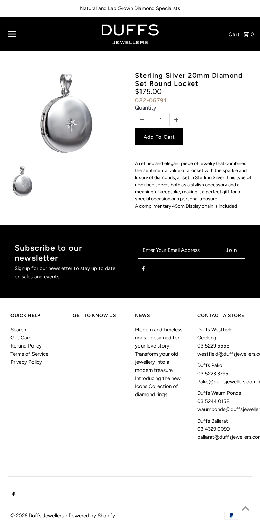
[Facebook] (143, 270)
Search (18, 330)
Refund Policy (26, 346)
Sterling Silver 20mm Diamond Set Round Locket (189, 79)
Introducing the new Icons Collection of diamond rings (158, 386)
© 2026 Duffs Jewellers (37, 515)
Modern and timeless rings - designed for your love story (158, 338)
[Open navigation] (49, 34)
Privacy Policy (26, 362)
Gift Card (21, 338)
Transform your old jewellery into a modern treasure (156, 362)
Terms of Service (29, 354)
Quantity (145, 107)
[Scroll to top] (245, 508)
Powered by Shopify (92, 515)
